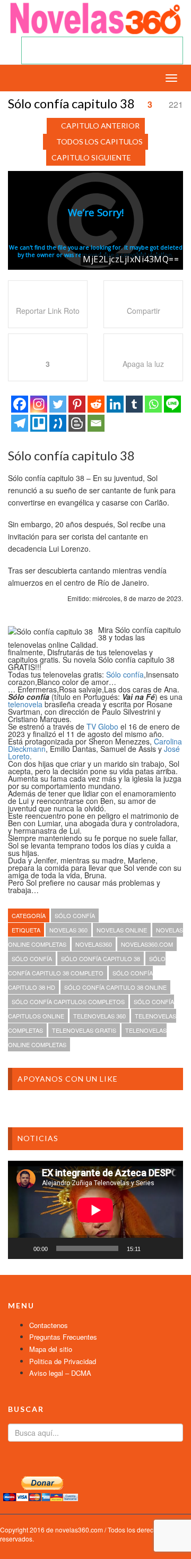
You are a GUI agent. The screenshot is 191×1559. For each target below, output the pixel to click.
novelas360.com (147, 944)
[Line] (172, 404)
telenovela (25, 704)
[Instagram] (38, 404)
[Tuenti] (57, 423)
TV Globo (102, 726)
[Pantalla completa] (169, 1248)
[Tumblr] (134, 404)
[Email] (96, 423)
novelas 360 (68, 930)
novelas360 (93, 944)
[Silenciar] (152, 1248)
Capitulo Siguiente (91, 157)
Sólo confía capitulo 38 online (115, 987)
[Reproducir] (21, 1248)
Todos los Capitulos (99, 141)
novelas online (122, 930)
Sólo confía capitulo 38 (100, 958)
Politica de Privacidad (62, 1361)
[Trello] (38, 423)
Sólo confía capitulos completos (68, 1001)
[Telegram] (19, 423)
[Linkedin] (115, 404)
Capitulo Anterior (100, 125)
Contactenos (48, 1325)
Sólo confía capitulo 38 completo (87, 965)
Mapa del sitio (50, 1349)
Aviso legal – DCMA (60, 1373)
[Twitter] (57, 404)
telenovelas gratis (84, 1030)
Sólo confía (125, 674)
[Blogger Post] (76, 423)
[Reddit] (96, 404)
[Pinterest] (76, 404)
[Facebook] (19, 404)
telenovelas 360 (99, 1016)
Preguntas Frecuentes (63, 1337)
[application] (95, 1210)
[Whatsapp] (153, 404)
